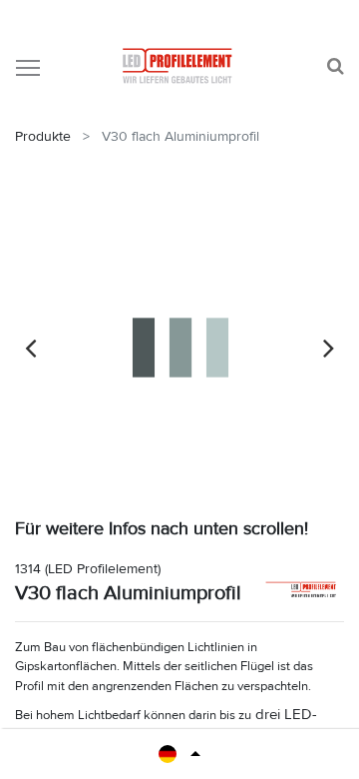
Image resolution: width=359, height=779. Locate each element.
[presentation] (30, 348)
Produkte (43, 136)
